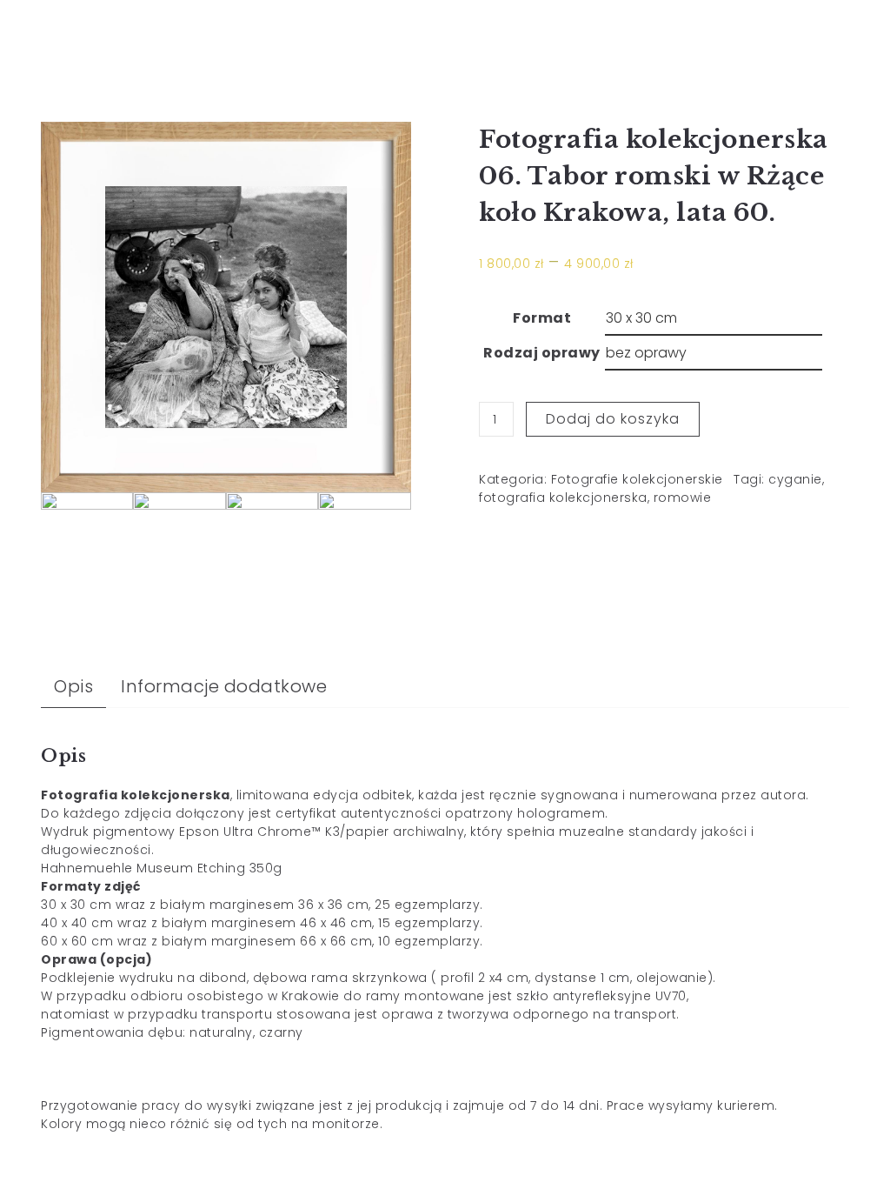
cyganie (795, 479)
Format (542, 318)
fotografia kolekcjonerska (563, 497)
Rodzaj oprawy (542, 353)
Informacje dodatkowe (224, 686)
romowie (683, 497)
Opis (73, 686)
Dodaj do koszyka (613, 419)
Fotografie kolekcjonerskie (637, 479)
